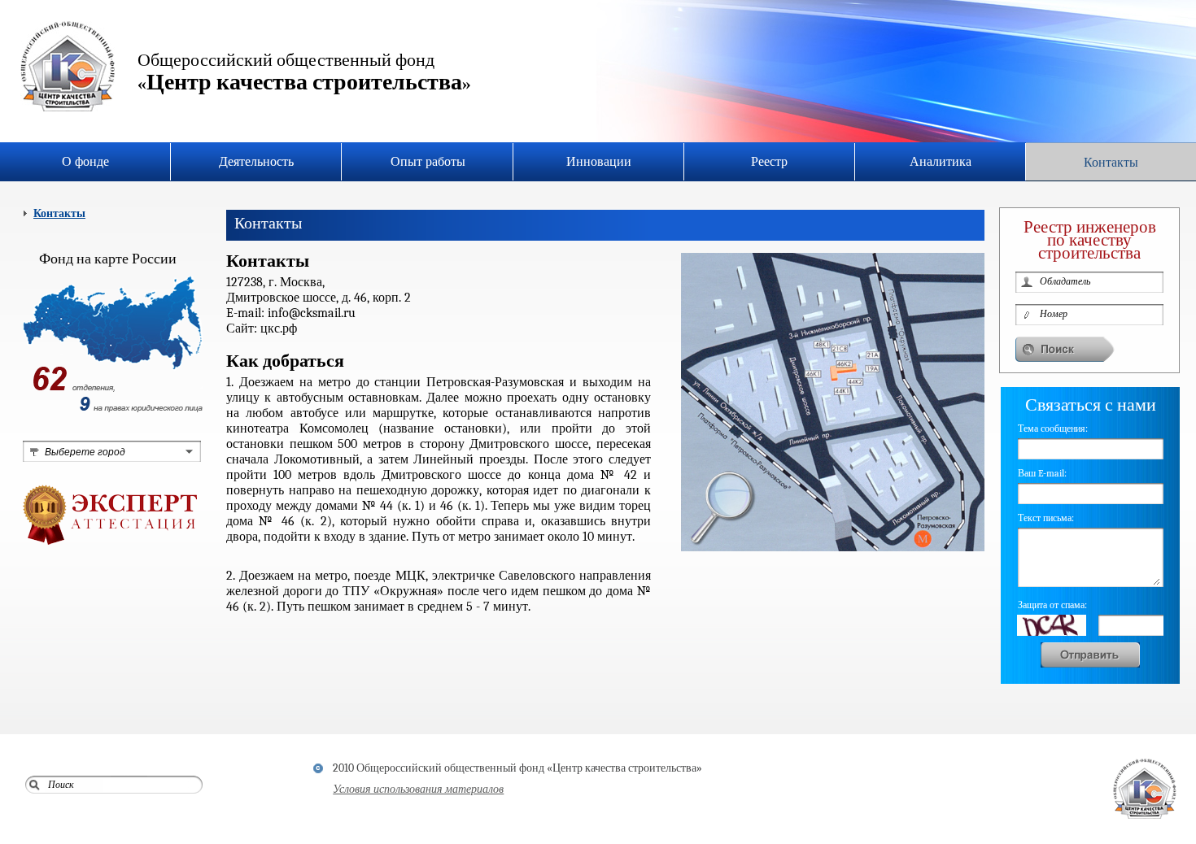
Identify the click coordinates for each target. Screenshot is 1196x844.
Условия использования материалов (418, 789)
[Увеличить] (832, 548)
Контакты (1111, 162)
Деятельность (256, 161)
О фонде (85, 161)
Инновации (598, 161)
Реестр (769, 161)
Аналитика (940, 161)
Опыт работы (428, 161)
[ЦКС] (67, 67)
